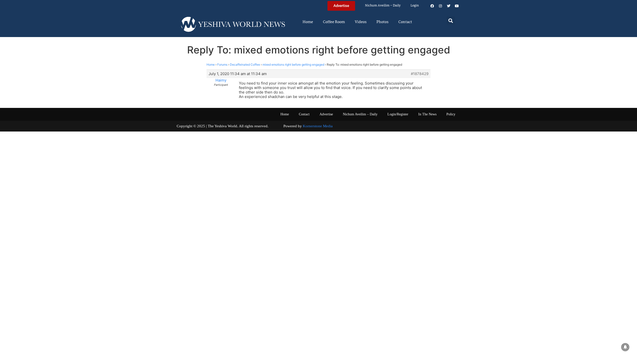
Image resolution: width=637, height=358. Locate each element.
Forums (222, 64)
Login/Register (397, 114)
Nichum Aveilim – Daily (383, 5)
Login (415, 5)
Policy (450, 114)
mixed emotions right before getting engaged (293, 64)
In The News (427, 114)
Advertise (326, 114)
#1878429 (419, 74)
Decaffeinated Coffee (245, 64)
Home (308, 22)
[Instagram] (440, 5)
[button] (451, 20)
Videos (361, 22)
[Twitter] (448, 5)
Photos (382, 22)
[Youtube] (456, 5)
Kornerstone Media (318, 126)
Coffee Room (334, 22)
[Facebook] (432, 5)
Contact (405, 22)
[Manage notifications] (625, 347)
